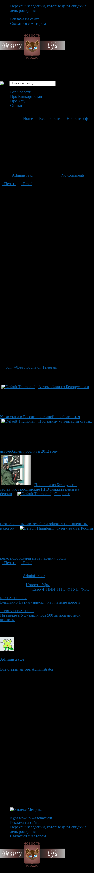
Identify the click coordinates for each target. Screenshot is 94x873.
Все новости (20, 92)
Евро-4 (38, 589)
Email (26, 184)
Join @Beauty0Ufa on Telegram (31, 367)
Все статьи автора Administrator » (28, 669)
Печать (9, 184)
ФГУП (73, 589)
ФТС (85, 589)
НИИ (50, 589)
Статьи (16, 106)
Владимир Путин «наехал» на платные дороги (40, 600)
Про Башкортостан (26, 96)
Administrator (23, 175)
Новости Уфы (78, 118)
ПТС (61, 589)
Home (28, 118)
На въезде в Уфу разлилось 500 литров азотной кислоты (40, 615)
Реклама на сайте (24, 19)
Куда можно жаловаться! (31, 818)
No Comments (72, 175)
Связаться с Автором (28, 24)
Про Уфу (17, 101)
